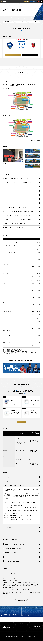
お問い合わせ (8, 636)
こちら (25, 393)
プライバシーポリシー (23, 636)
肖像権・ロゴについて (16, 636)
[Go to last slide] (18, 60)
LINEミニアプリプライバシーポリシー (32, 636)
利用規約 (12, 636)
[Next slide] (25, 60)
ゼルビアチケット (19, 390)
